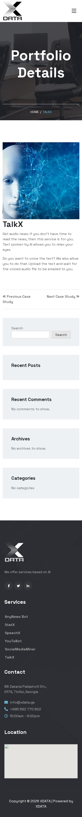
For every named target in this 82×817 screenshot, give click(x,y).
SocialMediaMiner (19, 649)
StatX (9, 624)
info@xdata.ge (22, 702)
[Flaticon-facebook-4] (8, 586)
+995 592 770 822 (25, 709)
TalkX (9, 657)
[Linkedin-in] (28, 586)
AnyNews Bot (16, 616)
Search (17, 328)
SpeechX (12, 633)
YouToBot (13, 641)
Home (34, 112)
